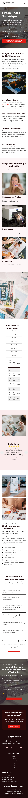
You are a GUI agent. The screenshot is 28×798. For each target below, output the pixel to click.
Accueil (14, 756)
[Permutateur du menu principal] (24, 3)
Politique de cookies (7, 779)
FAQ (14, 767)
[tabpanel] (14, 380)
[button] (14, 41)
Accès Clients (14, 760)
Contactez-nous (14, 726)
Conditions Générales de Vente (9, 781)
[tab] (14, 330)
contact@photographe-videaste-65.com (16, 789)
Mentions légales (6, 775)
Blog (14, 765)
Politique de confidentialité (9, 777)
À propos (14, 763)
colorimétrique (6, 104)
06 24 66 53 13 (17, 791)
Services (14, 758)
